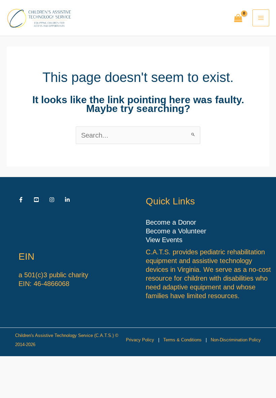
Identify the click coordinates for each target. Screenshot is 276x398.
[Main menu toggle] (260, 17)
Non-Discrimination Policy (236, 339)
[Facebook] (21, 199)
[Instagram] (52, 199)
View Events (164, 240)
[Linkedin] (67, 199)
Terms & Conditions (182, 339)
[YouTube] (36, 199)
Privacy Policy (140, 339)
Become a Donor (171, 222)
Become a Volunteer (176, 231)
